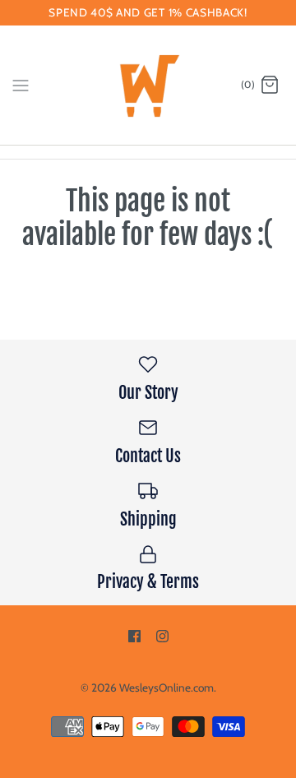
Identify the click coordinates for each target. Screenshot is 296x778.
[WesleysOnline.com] (148, 85)
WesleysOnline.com (166, 687)
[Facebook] (134, 636)
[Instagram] (162, 636)
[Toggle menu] (20, 84)
